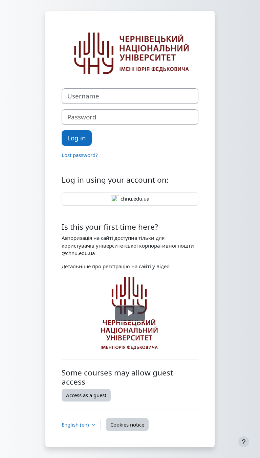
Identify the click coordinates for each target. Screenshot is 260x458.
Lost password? (80, 155)
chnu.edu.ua (134, 198)
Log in (76, 138)
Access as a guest (86, 395)
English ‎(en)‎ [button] (76, 424)
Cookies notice (127, 424)
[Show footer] (243, 441)
